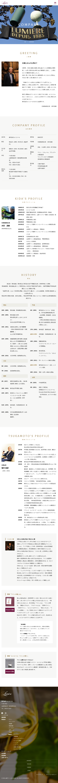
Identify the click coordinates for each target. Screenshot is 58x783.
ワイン (10, 719)
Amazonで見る (10, 609)
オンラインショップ (6, 751)
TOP (25, 41)
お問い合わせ (5, 757)
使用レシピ (11, 730)
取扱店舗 (11, 725)
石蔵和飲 (16, 736)
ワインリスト (12, 721)
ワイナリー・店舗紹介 (7, 734)
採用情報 (4, 755)
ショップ (16, 742)
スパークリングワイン (19, 738)
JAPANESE (29, 760)
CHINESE (29, 767)
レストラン (16, 744)
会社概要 (4, 753)
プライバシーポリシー (51, 774)
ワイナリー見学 (17, 749)
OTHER (29, 770)
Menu (55, 2)
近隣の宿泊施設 (17, 747)
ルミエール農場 (17, 740)
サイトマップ (39, 774)
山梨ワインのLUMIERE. (11, 778)
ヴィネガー (11, 728)
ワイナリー (16, 734)
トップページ (5, 715)
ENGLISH (29, 764)
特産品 (10, 732)
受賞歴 (10, 723)
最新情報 (4, 717)
